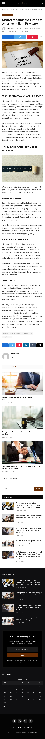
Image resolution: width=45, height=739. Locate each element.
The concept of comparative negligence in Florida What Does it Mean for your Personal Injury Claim (28, 505)
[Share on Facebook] (8, 37)
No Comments (13, 31)
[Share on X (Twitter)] (20, 37)
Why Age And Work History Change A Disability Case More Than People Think (29, 518)
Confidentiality (27, 333)
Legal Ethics (7, 337)
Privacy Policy (20, 663)
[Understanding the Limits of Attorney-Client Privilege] (22, 54)
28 (28, 699)
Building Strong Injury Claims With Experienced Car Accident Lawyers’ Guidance (28, 530)
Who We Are (27, 727)
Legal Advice (7, 15)
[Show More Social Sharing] (41, 37)
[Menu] (3, 3)
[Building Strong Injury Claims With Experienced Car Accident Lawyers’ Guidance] (8, 531)
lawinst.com (33, 732)
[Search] (42, 3)
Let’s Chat (17, 727)
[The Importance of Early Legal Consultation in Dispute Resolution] (22, 452)
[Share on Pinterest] (32, 37)
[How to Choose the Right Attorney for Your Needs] (22, 383)
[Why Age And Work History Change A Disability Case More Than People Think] (8, 518)
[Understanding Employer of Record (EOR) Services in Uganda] (8, 543)
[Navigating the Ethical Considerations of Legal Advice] (22, 417)
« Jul (3, 707)
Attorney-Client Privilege (11, 333)
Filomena (11, 28)
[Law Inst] (22, 3)
